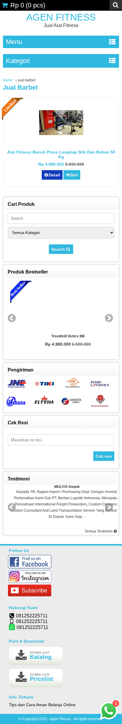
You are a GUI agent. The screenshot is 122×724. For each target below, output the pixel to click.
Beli (74, 175)
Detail (54, 175)
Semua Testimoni (99, 531)
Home (8, 80)
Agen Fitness (61, 17)
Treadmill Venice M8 (61, 336)
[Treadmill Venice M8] (61, 306)
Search (58, 249)
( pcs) (27, 5)
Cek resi (104, 456)
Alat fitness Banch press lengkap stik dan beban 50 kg (61, 154)
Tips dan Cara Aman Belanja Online (42, 704)
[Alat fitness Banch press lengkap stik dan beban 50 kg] (61, 133)
